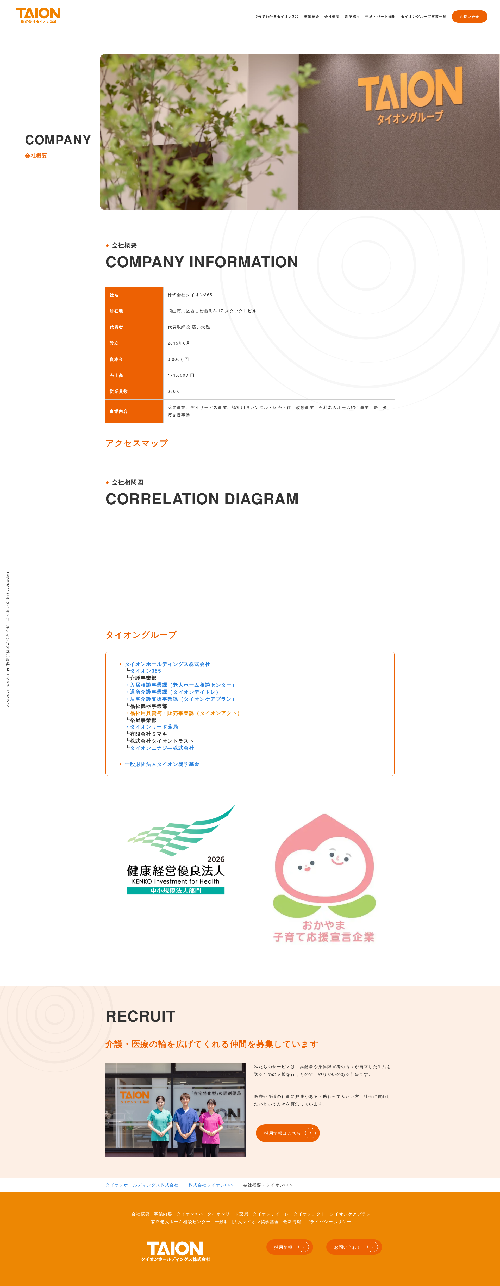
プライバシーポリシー (329, 1222)
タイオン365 (145, 670)
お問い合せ (469, 16)
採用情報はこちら (282, 1133)
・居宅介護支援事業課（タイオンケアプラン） (181, 698)
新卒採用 (352, 16)
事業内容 (163, 1214)
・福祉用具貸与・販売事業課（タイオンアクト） (184, 712)
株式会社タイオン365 (211, 1185)
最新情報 (292, 1222)
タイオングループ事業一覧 (424, 16)
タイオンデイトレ (271, 1214)
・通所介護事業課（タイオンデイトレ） (173, 691)
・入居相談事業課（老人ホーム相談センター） (181, 684)
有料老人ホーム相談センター (181, 1222)
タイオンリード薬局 (227, 1214)
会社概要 (332, 16)
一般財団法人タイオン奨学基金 (162, 763)
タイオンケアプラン (350, 1214)
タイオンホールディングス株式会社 (168, 663)
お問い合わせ (348, 1247)
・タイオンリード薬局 (151, 726)
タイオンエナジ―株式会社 (162, 747)
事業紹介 (311, 16)
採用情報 (283, 1247)
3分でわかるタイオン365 (277, 16)
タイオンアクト (309, 1214)
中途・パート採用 (380, 16)
